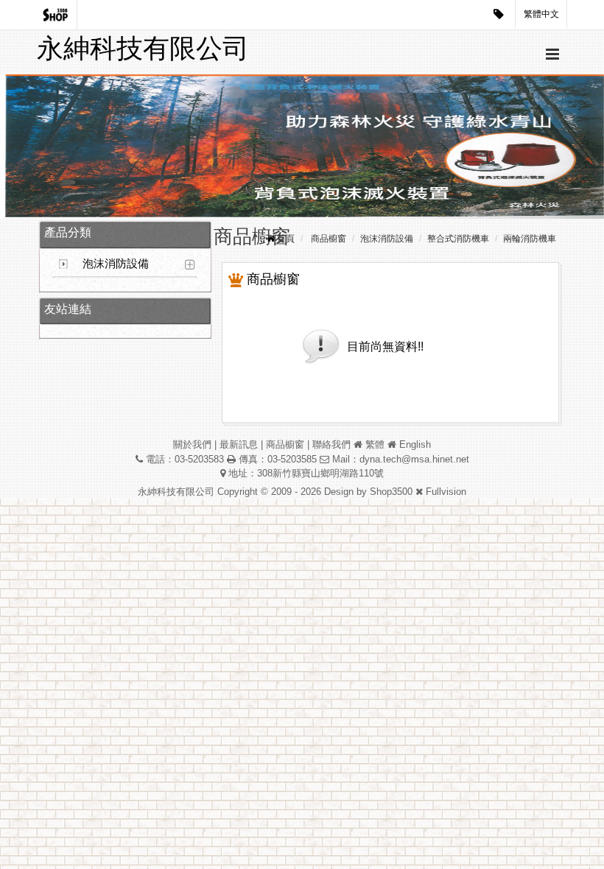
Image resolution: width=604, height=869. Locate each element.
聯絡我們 (331, 444)
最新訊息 (239, 444)
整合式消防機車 (458, 238)
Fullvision (446, 491)
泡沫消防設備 (115, 263)
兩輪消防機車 (529, 238)
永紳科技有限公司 (143, 48)
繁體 (374, 444)
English (415, 444)
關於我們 (192, 444)
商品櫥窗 (328, 238)
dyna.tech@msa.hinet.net (414, 459)
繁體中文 (541, 14)
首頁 (286, 238)
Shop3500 (391, 491)
